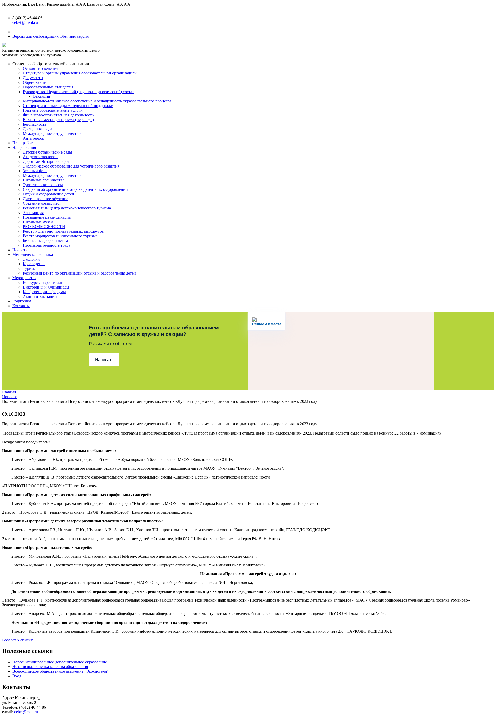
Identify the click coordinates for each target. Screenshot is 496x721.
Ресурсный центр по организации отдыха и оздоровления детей (79, 273)
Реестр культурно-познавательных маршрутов (63, 231)
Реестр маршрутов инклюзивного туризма (60, 236)
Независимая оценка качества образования (50, 666)
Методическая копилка (32, 254)
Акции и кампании (40, 296)
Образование (34, 82)
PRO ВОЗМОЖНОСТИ (44, 226)
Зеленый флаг (35, 171)
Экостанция (33, 212)
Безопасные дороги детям (45, 240)
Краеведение (34, 264)
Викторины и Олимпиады (46, 287)
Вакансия (41, 96)
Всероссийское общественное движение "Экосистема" (60, 671)
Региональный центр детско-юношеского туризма (67, 208)
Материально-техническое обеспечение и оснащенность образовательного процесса (97, 101)
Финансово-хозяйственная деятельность (58, 115)
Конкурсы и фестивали (43, 282)
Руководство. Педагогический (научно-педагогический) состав (78, 91)
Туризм (29, 268)
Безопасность (34, 124)
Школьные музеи (38, 222)
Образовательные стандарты (48, 87)
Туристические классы (43, 185)
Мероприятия (24, 278)
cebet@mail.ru (26, 712)
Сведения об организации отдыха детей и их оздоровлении (75, 189)
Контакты (21, 305)
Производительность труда (46, 245)
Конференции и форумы (44, 292)
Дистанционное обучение (45, 198)
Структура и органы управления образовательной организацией (80, 73)
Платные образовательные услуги (53, 110)
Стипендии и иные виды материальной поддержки (68, 105)
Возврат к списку (17, 640)
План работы (23, 143)
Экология (31, 259)
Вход (16, 676)
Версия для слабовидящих (35, 36)
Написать (104, 360)
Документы (33, 77)
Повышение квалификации (47, 217)
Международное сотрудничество (52, 133)
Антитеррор (33, 138)
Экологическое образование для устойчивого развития (71, 166)
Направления (24, 147)
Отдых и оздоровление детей (48, 194)
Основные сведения (40, 68)
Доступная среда (37, 129)
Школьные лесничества (43, 180)
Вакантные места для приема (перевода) (58, 119)
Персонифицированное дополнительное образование (59, 662)
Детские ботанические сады (47, 152)
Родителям (21, 301)
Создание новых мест (42, 203)
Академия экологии (40, 157)
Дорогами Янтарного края (46, 161)
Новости (20, 250)
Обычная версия (74, 36)
